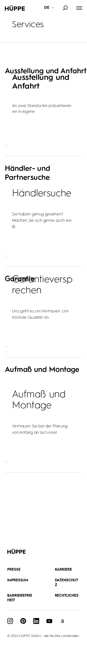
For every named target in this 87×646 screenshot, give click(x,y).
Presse (14, 570)
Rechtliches (67, 596)
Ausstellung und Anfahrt (46, 71)
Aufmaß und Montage (42, 369)
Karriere (63, 570)
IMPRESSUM (17, 580)
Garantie (20, 279)
